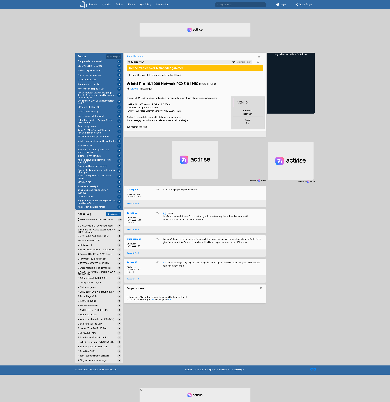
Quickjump (112, 56)
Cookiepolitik (210, 370)
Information (162, 4)
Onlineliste (198, 370)
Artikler (119, 4)
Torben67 (135, 88)
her (152, 299)
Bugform (188, 370)
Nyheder (106, 4)
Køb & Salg (145, 4)
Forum (131, 4)
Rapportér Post (133, 204)
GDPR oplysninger (236, 370)
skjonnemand (134, 239)
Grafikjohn (132, 189)
